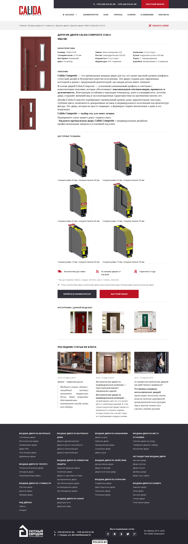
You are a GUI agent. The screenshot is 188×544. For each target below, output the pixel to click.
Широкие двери (139, 487)
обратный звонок (155, 4)
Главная (22, 25)
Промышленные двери (104, 445)
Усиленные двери (64, 472)
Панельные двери (102, 491)
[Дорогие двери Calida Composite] (81, 322)
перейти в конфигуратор (77, 294)
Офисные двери (102, 441)
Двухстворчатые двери (105, 487)
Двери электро (139, 464)
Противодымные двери (67, 491)
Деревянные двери (27, 456)
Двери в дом (100, 452)
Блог (106, 14)
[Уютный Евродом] (31, 531)
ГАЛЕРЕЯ (131, 14)
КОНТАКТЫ (163, 14)
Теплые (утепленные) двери (31, 468)
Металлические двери (28, 441)
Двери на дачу (101, 437)
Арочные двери (139, 460)
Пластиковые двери (27, 452)
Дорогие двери (62, 25)
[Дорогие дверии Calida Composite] (145, 322)
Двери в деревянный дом (68, 441)
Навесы (22, 506)
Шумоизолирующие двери (68, 468)
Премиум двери (26, 495)
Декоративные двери (104, 464)
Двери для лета (64, 502)
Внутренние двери (141, 449)
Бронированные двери (67, 479)
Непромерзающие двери (30, 475)
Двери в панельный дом (67, 449)
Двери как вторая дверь (105, 472)
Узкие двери (138, 491)
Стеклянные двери (27, 437)
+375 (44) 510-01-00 (126, 4)
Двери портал (139, 468)
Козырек (23, 510)
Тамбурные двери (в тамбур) (145, 445)
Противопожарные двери (68, 483)
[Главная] (36, 10)
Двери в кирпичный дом (67, 452)
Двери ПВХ (24, 449)
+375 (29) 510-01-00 (105, 4)
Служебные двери (103, 449)
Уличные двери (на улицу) (144, 441)
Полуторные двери (141, 502)
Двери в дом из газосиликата (70, 445)
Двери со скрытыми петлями (69, 475)
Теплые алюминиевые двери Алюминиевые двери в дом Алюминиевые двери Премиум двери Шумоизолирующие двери (107, 285)
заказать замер (160, 25)
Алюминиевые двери (28, 445)
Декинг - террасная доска (70, 381)
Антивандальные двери (67, 487)
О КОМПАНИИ (147, 14)
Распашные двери (102, 495)
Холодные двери (26, 472)
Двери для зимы (64, 506)
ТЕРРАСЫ (118, 14)
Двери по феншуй (102, 468)
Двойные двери (139, 472)
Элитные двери (25, 487)
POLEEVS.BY (100, 542)
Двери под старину (141, 475)
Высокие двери (139, 495)
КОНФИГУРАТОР (90, 14)
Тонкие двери (139, 498)
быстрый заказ (119, 294)
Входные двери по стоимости (41, 25)
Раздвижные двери (103, 483)
